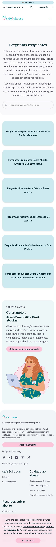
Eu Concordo (28, 540)
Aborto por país (8, 511)
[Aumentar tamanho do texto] (22, 7)
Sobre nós (6, 477)
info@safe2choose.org (11, 451)
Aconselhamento (28, 444)
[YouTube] (16, 457)
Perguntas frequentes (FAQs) (41, 495)
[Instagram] (10, 457)
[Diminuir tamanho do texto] (4, 7)
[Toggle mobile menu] (50, 18)
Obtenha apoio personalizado (24, 349)
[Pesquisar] (31, 7)
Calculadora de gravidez (39, 486)
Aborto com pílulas (37, 490)
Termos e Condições (33, 526)
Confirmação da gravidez (40, 481)
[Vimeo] (22, 457)
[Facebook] (3, 457)
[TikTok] (28, 457)
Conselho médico (9, 482)
